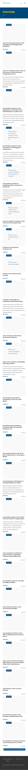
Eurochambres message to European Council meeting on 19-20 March (14, 741)
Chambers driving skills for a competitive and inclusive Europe (13, 300)
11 (14, 749)
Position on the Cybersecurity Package (12, 274)
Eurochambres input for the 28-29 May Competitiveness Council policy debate (13, 454)
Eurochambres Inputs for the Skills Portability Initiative (13, 581)
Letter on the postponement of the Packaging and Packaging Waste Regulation (13, 44)
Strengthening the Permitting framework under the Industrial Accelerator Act (12, 427)
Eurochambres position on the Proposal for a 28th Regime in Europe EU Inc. (12, 147)
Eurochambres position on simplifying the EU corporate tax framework (12, 185)
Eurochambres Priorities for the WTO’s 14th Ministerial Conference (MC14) (13, 634)
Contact (8, 761)
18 (23, 749)
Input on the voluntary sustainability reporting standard (14, 362)
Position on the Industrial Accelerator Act (10, 248)
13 (17, 749)
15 (19, 749)
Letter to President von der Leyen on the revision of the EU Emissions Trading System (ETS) (14, 72)
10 (13, 749)
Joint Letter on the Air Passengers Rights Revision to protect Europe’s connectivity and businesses (13, 662)
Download (5, 226)
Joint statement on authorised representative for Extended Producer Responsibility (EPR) (12, 554)
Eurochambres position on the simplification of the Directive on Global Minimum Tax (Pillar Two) (13, 109)
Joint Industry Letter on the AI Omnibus (12, 689)
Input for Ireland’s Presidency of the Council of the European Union (14, 222)
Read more (5, 49)
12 (15, 749)
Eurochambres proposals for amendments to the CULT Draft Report (12, 399)
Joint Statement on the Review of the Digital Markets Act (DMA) (13, 482)
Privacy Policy (19, 759)
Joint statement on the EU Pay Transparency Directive (12, 336)
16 (21, 749)
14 (18, 749)
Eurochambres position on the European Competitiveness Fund (12, 715)
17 (22, 749)
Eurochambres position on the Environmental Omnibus (12, 607)
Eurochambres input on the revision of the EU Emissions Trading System (13, 517)
